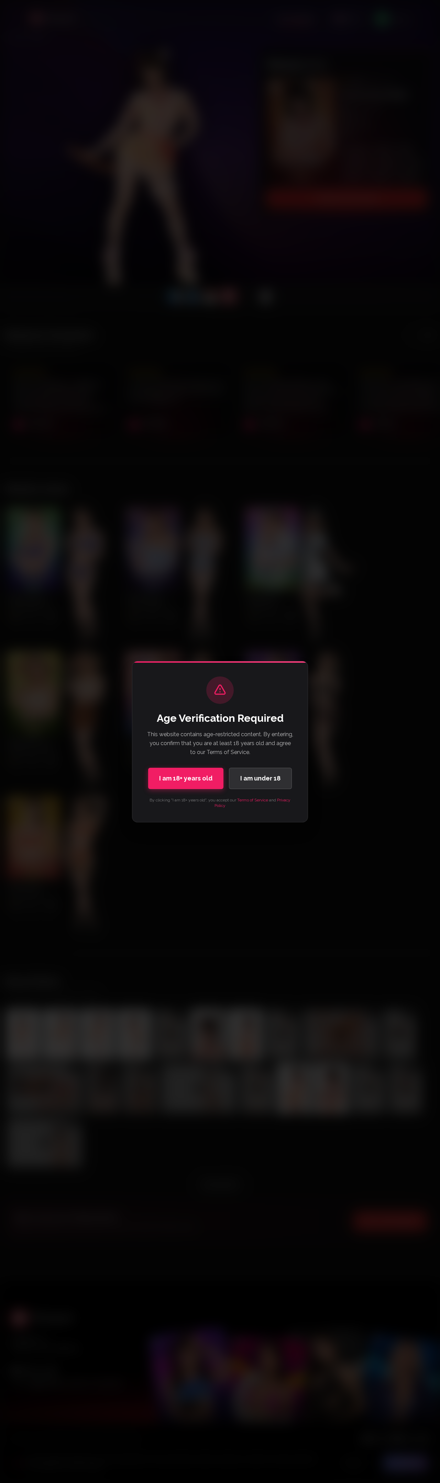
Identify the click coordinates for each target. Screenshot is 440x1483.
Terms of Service (252, 800)
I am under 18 (260, 778)
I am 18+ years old (185, 778)
